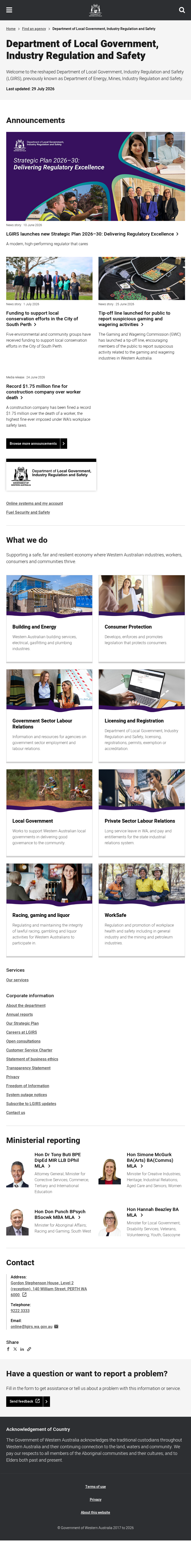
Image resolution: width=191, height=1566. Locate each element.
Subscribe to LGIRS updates (31, 1104)
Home (11, 28)
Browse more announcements (33, 443)
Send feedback (21, 1401)
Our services (17, 980)
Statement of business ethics (32, 1059)
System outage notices (26, 1095)
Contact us (15, 1113)
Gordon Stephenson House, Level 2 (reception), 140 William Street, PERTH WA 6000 (49, 1289)
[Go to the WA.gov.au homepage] (95, 10)
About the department (26, 1006)
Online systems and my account (34, 504)
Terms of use (95, 1486)
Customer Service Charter (29, 1050)
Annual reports (19, 1015)
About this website (95, 1512)
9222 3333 (20, 1311)
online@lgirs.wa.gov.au (31, 1327)
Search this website (182, 10)
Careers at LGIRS (21, 1032)
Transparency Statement (28, 1068)
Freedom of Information (27, 1086)
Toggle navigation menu (9, 10)
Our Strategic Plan (22, 1023)
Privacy (12, 1077)
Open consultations (23, 1041)
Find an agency (34, 28)
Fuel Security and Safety (28, 512)
